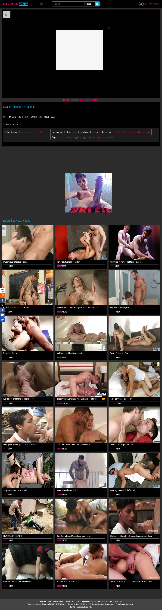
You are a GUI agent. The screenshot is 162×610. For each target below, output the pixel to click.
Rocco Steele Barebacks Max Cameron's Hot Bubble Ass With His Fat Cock (77, 399)
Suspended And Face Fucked (15, 490)
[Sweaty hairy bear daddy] (81, 470)
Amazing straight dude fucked (122, 490)
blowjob (80, 137)
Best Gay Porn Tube (84, 607)
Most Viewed (65, 601)
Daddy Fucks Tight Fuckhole (121, 444)
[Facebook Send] (2, 315)
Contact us (118, 601)
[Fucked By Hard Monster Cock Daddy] (27, 379)
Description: (57, 132)
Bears (120, 132)
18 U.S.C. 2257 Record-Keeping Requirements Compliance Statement (106, 604)
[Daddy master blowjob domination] (81, 333)
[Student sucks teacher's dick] (27, 242)
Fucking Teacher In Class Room (16, 307)
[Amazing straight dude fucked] (134, 470)
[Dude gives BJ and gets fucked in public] (27, 425)
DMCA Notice (61, 604)
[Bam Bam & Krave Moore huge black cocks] (81, 516)
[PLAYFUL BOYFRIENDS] (27, 516)
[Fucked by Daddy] (27, 333)
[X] (2, 305)
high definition (109, 137)
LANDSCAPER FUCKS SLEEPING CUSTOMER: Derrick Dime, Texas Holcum (131, 581)
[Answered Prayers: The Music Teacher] (134, 242)
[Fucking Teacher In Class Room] (27, 287)
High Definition (138, 132)
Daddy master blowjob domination (70, 353)
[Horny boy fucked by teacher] (81, 242)
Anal (115, 132)
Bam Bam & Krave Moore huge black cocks (74, 536)
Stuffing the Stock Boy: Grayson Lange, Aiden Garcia (131, 536)
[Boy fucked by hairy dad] (134, 287)
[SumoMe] (2, 319)
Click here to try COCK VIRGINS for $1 (81, 99)
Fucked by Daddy (10, 353)
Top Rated (76, 601)
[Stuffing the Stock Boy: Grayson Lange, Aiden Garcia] (134, 516)
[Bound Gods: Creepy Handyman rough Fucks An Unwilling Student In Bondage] (81, 287)
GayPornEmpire (25, 132)
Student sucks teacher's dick (15, 262)
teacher (61, 137)
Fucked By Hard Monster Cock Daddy (18, 399)
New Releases (53, 601)
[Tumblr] (2, 300)
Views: (46, 117)
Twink (147, 132)
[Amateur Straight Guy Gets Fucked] (27, 562)
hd (101, 137)
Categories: (107, 132)
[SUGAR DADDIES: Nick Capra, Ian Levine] (81, 425)
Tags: (54, 137)
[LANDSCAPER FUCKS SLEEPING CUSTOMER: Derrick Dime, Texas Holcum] (134, 562)
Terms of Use (73, 604)
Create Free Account (104, 601)
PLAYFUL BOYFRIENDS (12, 536)
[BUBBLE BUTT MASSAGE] (81, 562)
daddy (87, 137)
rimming (95, 137)
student (68, 137)
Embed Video (40, 132)
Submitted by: (11, 132)
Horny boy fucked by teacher (68, 262)
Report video (11, 124)
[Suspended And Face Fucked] (27, 470)
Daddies (127, 132)
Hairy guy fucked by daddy (120, 399)
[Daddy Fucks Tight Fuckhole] (134, 425)
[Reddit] (2, 295)
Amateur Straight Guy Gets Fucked (17, 581)
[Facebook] (2, 310)
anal (74, 137)
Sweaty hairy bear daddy (66, 490)
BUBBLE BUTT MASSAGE (67, 581)
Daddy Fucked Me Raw (119, 353)
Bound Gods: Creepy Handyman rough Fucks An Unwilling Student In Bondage (77, 307)
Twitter (72, 607)
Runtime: (33, 117)
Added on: (7, 117)
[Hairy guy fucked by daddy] (134, 379)
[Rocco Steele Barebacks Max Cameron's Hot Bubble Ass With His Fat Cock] (81, 379)
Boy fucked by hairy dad (119, 307)
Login (92, 601)
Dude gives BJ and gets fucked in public (19, 444)
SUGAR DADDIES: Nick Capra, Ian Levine (73, 444)
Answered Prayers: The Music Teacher (125, 262)
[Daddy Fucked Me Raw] (134, 333)
